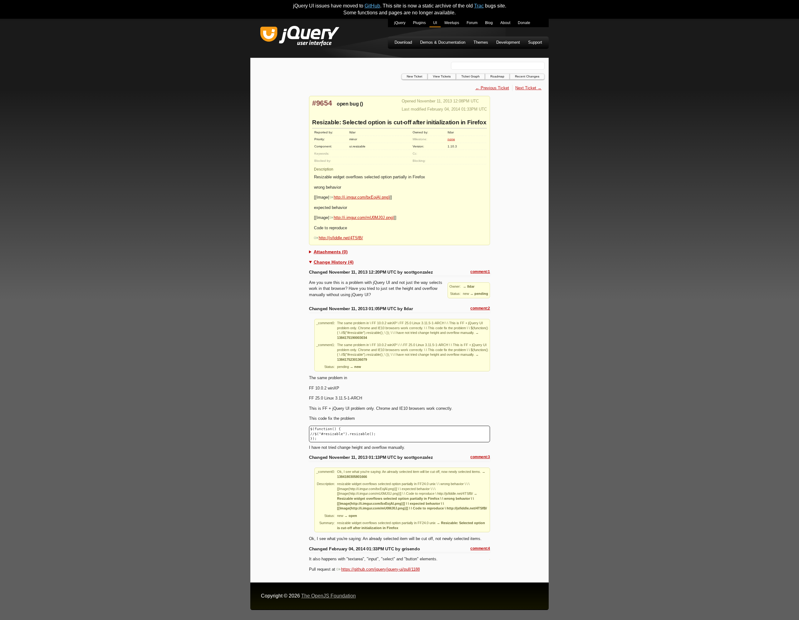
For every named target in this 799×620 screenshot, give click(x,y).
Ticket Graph (470, 76)
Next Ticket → (528, 88)
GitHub (372, 5)
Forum (472, 23)
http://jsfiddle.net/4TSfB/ (341, 238)
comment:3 (480, 457)
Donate (524, 23)
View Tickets (442, 76)
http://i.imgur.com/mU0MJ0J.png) (364, 217)
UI (435, 23)
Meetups (451, 23)
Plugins (419, 23)
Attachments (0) (331, 251)
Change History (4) (334, 262)
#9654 (322, 103)
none (451, 139)
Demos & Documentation (442, 42)
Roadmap (497, 76)
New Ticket (414, 76)
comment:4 (480, 548)
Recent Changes (527, 76)
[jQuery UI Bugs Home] (299, 37)
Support (535, 42)
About (505, 23)
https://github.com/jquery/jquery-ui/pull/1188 (380, 569)
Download (403, 42)
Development (508, 42)
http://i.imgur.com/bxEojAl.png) (362, 197)
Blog (489, 23)
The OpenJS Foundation (328, 595)
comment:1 (480, 272)
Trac (479, 5)
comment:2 (480, 308)
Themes (480, 42)
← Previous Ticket (492, 88)
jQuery (399, 23)
